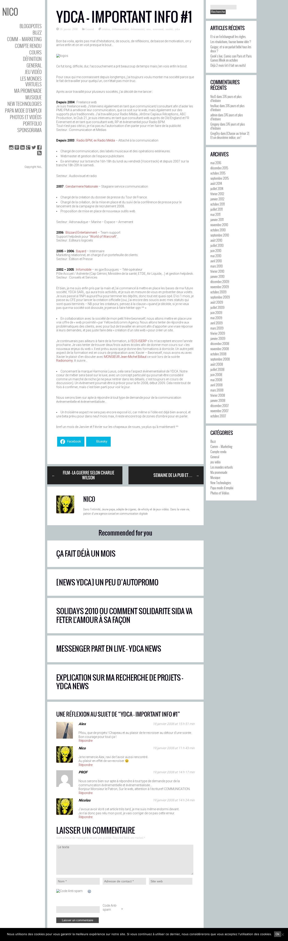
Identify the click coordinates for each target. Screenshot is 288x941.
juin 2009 (216, 312)
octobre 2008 (218, 353)
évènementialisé (120, 29)
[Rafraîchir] (89, 891)
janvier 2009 (217, 338)
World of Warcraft (103, 236)
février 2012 (217, 193)
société (169, 29)
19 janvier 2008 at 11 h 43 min (174, 748)
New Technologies (24, 103)
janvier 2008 (217, 400)
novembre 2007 (219, 410)
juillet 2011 (216, 209)
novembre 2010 (219, 224)
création (106, 29)
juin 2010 (215, 250)
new (148, 29)
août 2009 (216, 302)
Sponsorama (29, 129)
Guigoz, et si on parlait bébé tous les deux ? (230, 48)
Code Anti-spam (110, 908)
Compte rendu (28, 45)
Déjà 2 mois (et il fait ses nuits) (228, 65)
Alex (82, 724)
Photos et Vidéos (26, 116)
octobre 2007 (218, 415)
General (34, 65)
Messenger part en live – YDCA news (108, 648)
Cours (35, 52)
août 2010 (216, 240)
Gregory (214, 124)
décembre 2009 (219, 281)
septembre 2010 (219, 234)
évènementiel (137, 29)
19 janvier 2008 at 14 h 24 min (174, 800)
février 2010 (217, 271)
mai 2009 (216, 317)
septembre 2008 (220, 358)
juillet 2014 (216, 188)
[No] (282, 934)
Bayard (81, 251)
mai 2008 (216, 379)
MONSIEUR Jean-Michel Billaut (125, 357)
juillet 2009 (217, 307)
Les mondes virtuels (31, 81)
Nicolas (84, 800)
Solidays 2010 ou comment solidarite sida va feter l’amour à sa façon (124, 615)
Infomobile (83, 269)
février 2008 (217, 395)
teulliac (214, 105)
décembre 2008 (219, 343)
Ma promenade (28, 90)
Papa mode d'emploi (221, 487)
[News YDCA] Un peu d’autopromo (107, 582)
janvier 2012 (217, 198)
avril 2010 (216, 260)
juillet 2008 (217, 369)
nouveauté (158, 29)
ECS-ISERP (139, 341)
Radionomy (64, 360)
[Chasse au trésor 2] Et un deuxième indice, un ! (229, 135)
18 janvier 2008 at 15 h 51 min (174, 724)
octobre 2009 (218, 291)
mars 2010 (216, 265)
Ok (277, 934)
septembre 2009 (220, 296)
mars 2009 (216, 327)
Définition (32, 58)
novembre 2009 (219, 286)
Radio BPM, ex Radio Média (95, 140)
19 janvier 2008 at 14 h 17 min (174, 772)
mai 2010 (215, 255)
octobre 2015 (217, 172)
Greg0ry (215, 133)
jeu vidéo (33, 71)
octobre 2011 (217, 203)
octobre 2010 (218, 229)
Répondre (85, 740)
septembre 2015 (219, 178)
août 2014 (216, 183)
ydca (177, 29)
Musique (33, 97)
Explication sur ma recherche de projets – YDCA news (119, 682)
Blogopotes (31, 25)
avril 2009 (216, 322)
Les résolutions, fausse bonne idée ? (230, 41)
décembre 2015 (219, 167)
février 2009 (217, 333)
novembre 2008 (219, 348)
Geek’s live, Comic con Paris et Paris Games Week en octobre (231, 57)
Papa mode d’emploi (23, 110)
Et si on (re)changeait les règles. (228, 36)
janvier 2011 (217, 219)
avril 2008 (216, 384)
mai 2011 (215, 214)
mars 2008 (216, 389)
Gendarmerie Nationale (81, 186)
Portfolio (32, 123)
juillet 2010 (217, 245)
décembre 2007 (219, 405)
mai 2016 (215, 162)
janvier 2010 (217, 276)
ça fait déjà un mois (85, 553)
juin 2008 (216, 374)
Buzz (37, 32)
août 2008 (216, 364)
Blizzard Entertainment (81, 232)
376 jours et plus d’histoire (225, 98)
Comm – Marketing (24, 38)
